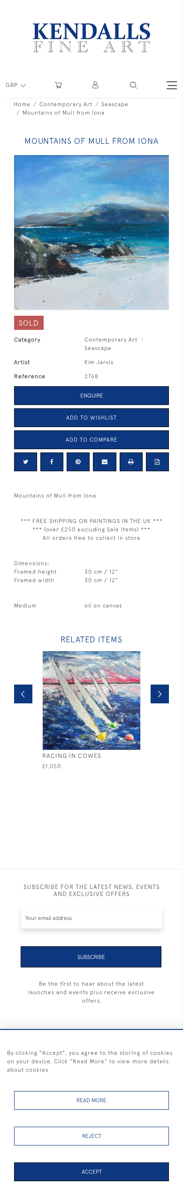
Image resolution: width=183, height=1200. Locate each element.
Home (22, 104)
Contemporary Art (65, 104)
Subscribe (91, 957)
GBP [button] (13, 85)
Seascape (115, 104)
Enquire (91, 395)
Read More (91, 1100)
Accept (92, 1172)
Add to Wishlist (91, 417)
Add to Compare (92, 439)
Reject (91, 1136)
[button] (133, 85)
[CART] (58, 85)
